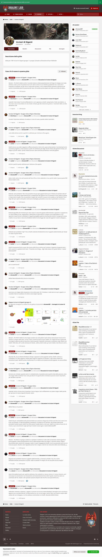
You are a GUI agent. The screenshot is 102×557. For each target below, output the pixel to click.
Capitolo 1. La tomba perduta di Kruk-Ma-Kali (87, 311)
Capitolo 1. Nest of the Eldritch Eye (88, 264)
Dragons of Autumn (84, 249)
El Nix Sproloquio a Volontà (90, 120)
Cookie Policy (55, 553)
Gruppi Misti (89, 293)
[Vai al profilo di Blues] (73, 78)
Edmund (81, 294)
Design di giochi (87, 129)
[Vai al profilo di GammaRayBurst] (73, 51)
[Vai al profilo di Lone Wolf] (73, 40)
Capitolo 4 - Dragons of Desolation (86, 252)
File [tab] (50, 49)
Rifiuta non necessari (79, 552)
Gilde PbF (7, 522)
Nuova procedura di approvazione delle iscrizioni (16, 2)
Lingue (6, 543)
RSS (33, 543)
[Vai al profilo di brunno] (73, 95)
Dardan (12, 79)
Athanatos (81, 158)
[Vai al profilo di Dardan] (6, 78)
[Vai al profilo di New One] (73, 67)
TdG (79, 193)
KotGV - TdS (82, 275)
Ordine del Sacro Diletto (84, 179)
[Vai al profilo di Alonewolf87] (6, 173)
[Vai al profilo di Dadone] (73, 62)
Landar (12, 129)
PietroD (78, 72)
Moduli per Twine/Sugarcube (87, 137)
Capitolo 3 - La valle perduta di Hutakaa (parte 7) (88, 232)
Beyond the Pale (83, 212)
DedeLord (78, 45)
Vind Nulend (79, 100)
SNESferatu (81, 223)
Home (6, 514)
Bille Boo (81, 304)
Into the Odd (82, 210)
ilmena (80, 277)
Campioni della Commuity (29, 520)
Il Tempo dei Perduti (85, 195)
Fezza (80, 206)
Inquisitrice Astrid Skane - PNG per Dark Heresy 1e (88, 390)
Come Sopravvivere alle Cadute (88, 119)
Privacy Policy (13, 543)
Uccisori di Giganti (24, 42)
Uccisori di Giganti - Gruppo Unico (25, 77)
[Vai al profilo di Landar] (6, 128)
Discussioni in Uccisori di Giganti (47, 79)
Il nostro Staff (26, 522)
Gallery (7, 530)
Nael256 (80, 120)
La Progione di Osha (85, 359)
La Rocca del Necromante (86, 374)
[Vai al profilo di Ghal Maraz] (6, 97)
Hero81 (80, 129)
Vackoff (80, 402)
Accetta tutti (94, 552)
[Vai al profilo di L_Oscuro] (6, 189)
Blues (77, 78)
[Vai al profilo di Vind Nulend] (73, 100)
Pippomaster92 (82, 214)
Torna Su (96, 504)
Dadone (78, 62)
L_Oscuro (12, 190)
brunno (78, 94)
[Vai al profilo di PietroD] (73, 73)
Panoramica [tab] (11, 49)
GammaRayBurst (80, 51)
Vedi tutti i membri (84, 109)
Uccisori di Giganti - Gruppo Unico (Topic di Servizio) (24, 114)
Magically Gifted (83, 128)
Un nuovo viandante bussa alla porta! (88, 177)
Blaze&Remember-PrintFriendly (84, 343)
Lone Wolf (78, 40)
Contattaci (21, 543)
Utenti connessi (26, 525)
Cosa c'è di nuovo (27, 517)
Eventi (24, 527)
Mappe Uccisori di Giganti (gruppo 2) (20, 302)
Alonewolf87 (25, 79)
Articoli (7, 517)
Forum (7, 520)
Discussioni (81, 153)
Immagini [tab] (61, 49)
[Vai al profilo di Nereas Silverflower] (73, 35)
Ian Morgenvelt (82, 189)
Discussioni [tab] (38, 49)
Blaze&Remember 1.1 (85, 327)
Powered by (91, 543)
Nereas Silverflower (81, 34)
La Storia (81, 230)
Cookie (27, 543)
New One (78, 67)
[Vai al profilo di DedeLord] (73, 46)
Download (7, 527)
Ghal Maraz (13, 98)
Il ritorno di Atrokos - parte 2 (87, 155)
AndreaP (81, 235)
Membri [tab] (25, 49)
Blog (6, 525)
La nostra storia (27, 514)
